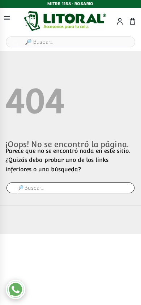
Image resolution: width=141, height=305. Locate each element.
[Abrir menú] (7, 18)
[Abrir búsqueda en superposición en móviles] (70, 42)
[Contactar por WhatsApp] (15, 289)
